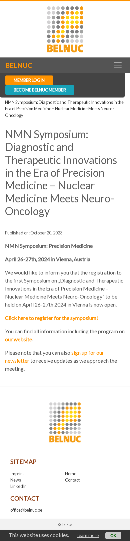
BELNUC (18, 65)
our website (18, 339)
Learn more (88, 535)
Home (70, 473)
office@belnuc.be (26, 510)
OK (113, 535)
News (15, 480)
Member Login (29, 80)
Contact (72, 480)
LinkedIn (18, 486)
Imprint (17, 473)
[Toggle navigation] (117, 65)
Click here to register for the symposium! (51, 318)
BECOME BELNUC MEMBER (40, 90)
